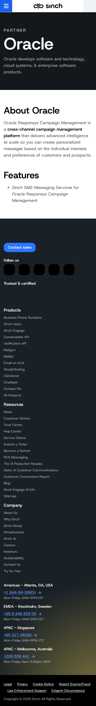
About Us (10, 513)
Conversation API (16, 337)
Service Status (15, 438)
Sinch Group (13, 526)
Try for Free (12, 571)
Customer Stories (17, 418)
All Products (12, 395)
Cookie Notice (43, 684)
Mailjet (9, 356)
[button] (90, 6)
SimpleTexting (14, 369)
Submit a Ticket (15, 444)
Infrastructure (14, 532)
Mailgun (10, 350)
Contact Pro (12, 389)
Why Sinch (12, 519)
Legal (8, 684)
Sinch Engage (14, 330)
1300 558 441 (16, 656)
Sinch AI (10, 538)
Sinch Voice (12, 324)
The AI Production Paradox (23, 464)
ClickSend (11, 376)
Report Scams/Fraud (74, 684)
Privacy (22, 684)
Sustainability (14, 558)
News (8, 412)
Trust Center (13, 425)
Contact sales (19, 247)
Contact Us (12, 564)
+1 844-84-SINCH (20, 592)
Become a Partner (17, 451)
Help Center (12, 431)
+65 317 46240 (17, 634)
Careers (9, 545)
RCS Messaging (16, 457)
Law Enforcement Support (26, 690)
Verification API (15, 343)
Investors (10, 551)
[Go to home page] (48, 6)
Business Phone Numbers (23, 317)
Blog (7, 483)
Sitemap (10, 496)
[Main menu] (6, 6)
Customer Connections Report (26, 477)
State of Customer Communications (31, 470)
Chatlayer (11, 382)
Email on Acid (14, 363)
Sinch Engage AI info (19, 489)
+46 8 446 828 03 (20, 613)
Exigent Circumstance (68, 690)
